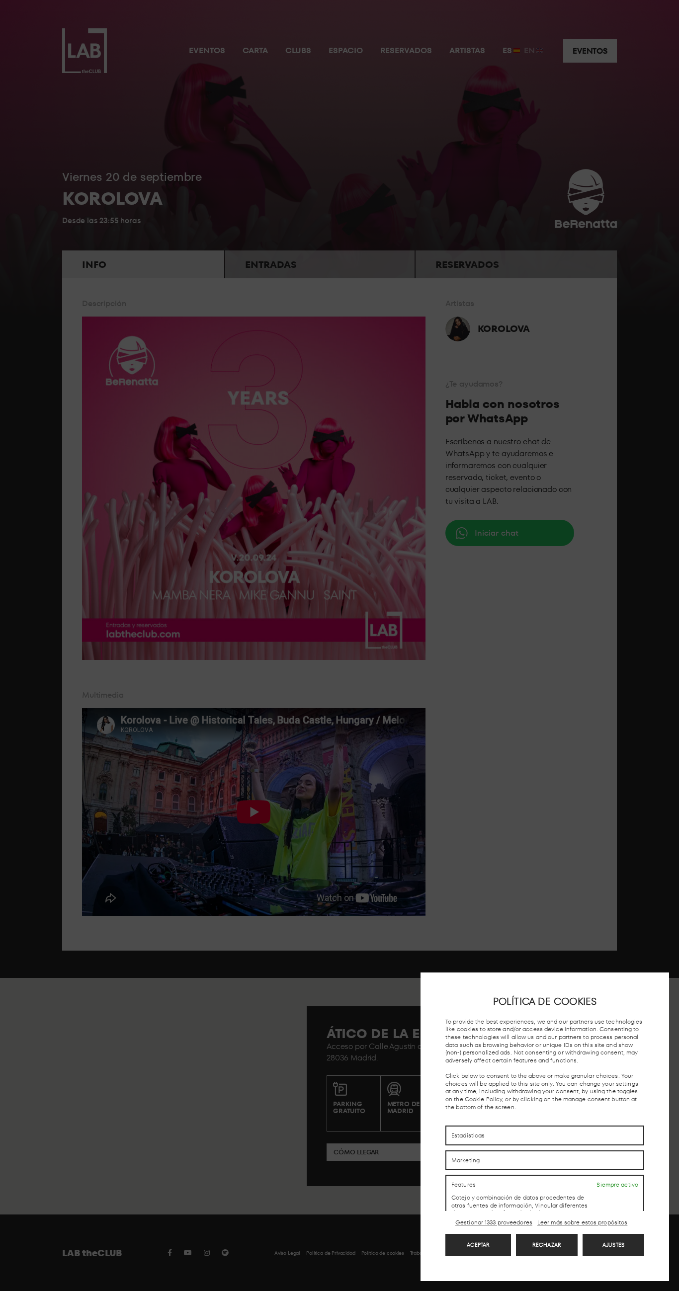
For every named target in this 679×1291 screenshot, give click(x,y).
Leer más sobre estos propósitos (582, 1222)
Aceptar (478, 1245)
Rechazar (546, 1245)
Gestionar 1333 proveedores (493, 1222)
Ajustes (613, 1245)
